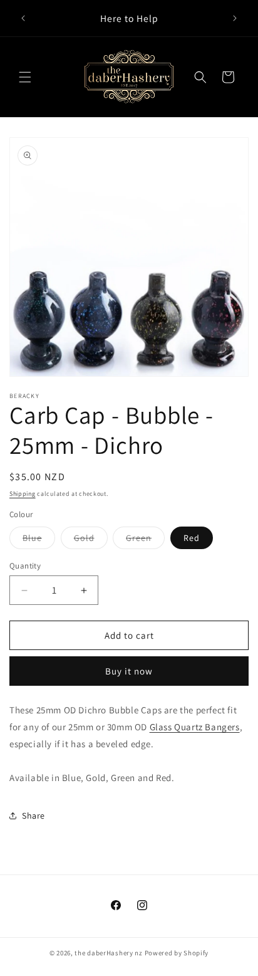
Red (191, 537)
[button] (25, 77)
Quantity (25, 565)
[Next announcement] (235, 18)
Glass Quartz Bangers (195, 727)
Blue (39, 540)
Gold (91, 540)
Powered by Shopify (177, 952)
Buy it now (129, 671)
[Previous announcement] (23, 18)
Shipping (22, 494)
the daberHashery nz (108, 952)
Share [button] (33, 815)
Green (145, 540)
